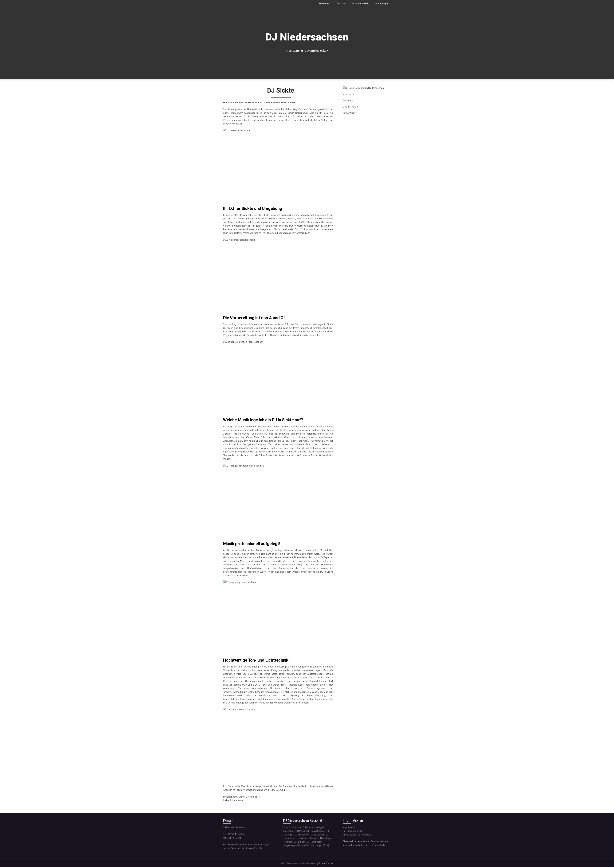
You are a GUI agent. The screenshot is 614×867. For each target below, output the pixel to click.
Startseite (324, 3)
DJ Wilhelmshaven (307, 838)
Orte (285, 827)
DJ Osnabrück (302, 831)
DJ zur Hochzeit (360, 3)
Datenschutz (378, 845)
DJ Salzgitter (317, 834)
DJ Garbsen (299, 842)
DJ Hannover (295, 827)
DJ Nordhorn (304, 845)
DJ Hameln (312, 842)
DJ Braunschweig (312, 827)
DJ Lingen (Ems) (320, 845)
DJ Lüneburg (324, 838)
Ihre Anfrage (381, 3)
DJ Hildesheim (302, 834)
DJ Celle (288, 842)
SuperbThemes (326, 863)
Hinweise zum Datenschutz (357, 834)
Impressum (349, 827)
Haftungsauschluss (353, 831)
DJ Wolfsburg (318, 831)
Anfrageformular (254, 848)
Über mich (341, 3)
